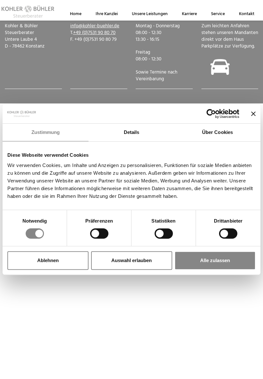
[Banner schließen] (253, 113)
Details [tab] (132, 132)
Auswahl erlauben (131, 260)
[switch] (99, 233)
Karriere (189, 14)
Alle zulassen (215, 260)
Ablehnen (48, 260)
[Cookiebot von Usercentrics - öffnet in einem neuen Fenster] (211, 114)
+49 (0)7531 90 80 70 (94, 33)
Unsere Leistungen (150, 14)
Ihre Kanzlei (107, 14)
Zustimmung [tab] (45, 132)
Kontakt (246, 14)
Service (218, 14)
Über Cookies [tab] (217, 132)
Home (75, 14)
